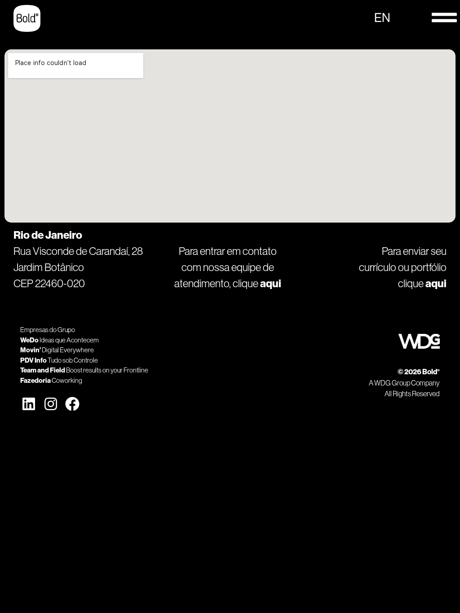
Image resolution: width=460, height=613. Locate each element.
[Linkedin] (28, 403)
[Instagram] (50, 403)
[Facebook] (72, 403)
